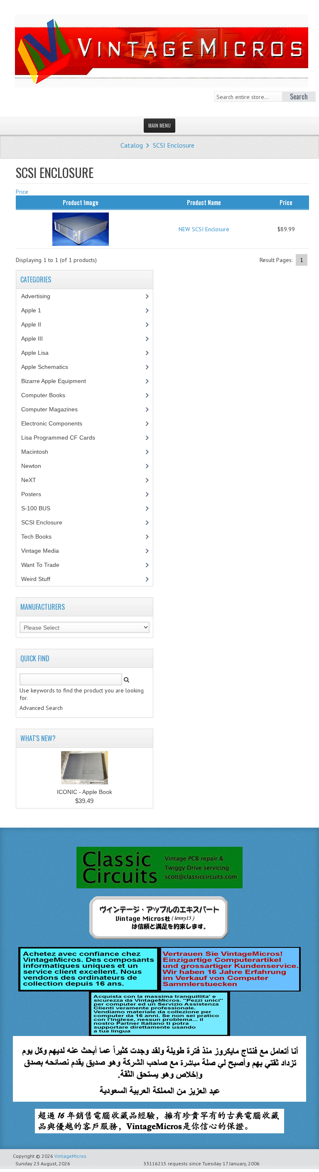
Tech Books (42, 536)
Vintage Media (44, 550)
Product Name (204, 202)
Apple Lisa (41, 352)
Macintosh (39, 451)
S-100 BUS (40, 508)
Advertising (40, 296)
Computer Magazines (55, 409)
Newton (31, 465)
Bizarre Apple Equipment (58, 381)
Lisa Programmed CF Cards (62, 437)
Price (22, 191)
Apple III (36, 338)
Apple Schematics (49, 366)
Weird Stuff (40, 579)
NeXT (28, 480)
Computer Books (49, 395)
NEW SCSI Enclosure (204, 229)
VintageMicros (70, 1156)
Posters (35, 494)
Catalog (131, 145)
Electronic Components (56, 423)
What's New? (38, 738)
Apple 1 (35, 310)
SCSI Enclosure (173, 145)
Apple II (35, 324)
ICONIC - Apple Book (84, 792)
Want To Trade (40, 564)
